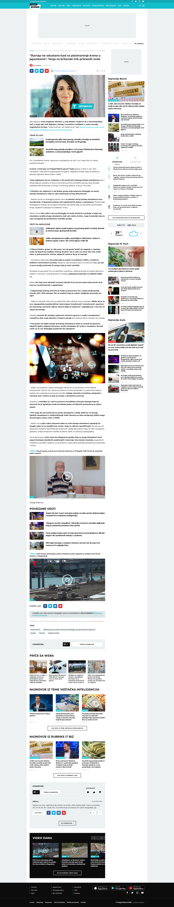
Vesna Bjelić (37, 65)
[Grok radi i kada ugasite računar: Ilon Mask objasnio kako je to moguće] (113, 290)
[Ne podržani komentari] (100, 792)
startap (33, 633)
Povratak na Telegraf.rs (38, 1)
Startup (42, 633)
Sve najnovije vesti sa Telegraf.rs (126, 218)
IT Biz (31, 51)
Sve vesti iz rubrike (67, 775)
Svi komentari (67, 823)
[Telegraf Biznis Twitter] (136, 1)
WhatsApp (98, 613)
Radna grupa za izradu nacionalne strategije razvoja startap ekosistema (69, 630)
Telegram (42, 615)
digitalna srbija (53, 633)
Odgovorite (39, 813)
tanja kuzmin (35, 630)
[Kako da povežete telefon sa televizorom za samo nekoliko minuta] (113, 281)
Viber (36, 615)
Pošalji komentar (87, 644)
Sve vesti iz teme (67, 728)
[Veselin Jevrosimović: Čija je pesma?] (41, 702)
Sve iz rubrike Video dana (67, 873)
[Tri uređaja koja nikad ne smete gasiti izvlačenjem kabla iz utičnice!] (126, 256)
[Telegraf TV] (143, 1)
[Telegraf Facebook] (132, 1)
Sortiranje (90, 788)
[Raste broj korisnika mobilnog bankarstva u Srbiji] (113, 137)
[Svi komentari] (88, 792)
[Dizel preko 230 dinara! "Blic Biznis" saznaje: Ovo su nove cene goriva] (57, 666)
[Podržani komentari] (94, 792)
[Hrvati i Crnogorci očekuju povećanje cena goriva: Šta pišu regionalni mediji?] (113, 147)
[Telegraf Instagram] (139, 1)
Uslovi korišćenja (98, 621)
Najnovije (117, 78)
